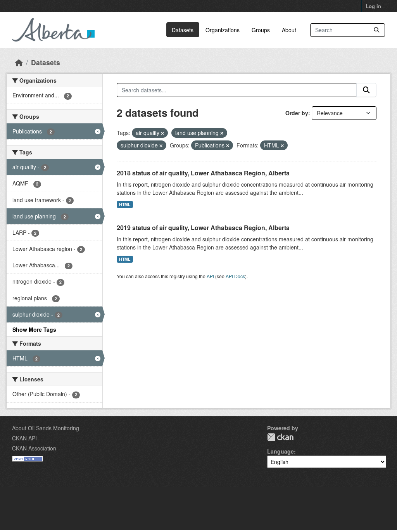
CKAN (280, 437)
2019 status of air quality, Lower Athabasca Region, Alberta (203, 227)
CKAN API (24, 438)
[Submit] (376, 30)
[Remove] (162, 133)
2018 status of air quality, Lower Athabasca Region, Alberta (203, 172)
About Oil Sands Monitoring (45, 428)
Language (280, 451)
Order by (296, 113)
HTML (124, 204)
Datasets (182, 30)
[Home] (19, 62)
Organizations (222, 30)
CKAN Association (34, 448)
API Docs (235, 276)
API (210, 276)
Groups (261, 30)
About (289, 30)
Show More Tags (34, 329)
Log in (373, 6)
